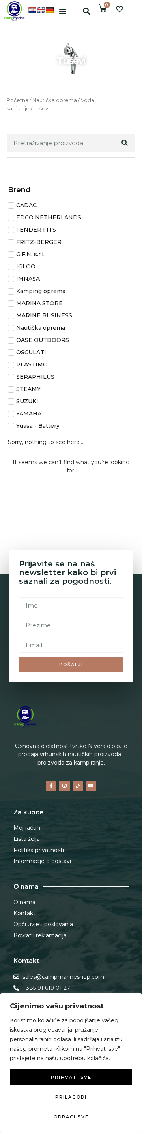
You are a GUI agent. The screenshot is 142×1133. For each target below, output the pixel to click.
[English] (41, 10)
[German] (50, 10)
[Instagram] (64, 786)
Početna (17, 100)
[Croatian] (32, 10)
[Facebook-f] (51, 786)
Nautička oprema (54, 100)
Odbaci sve (71, 1117)
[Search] (125, 143)
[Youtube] (91, 786)
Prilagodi (71, 1097)
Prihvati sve (71, 1077)
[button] (63, 11)
